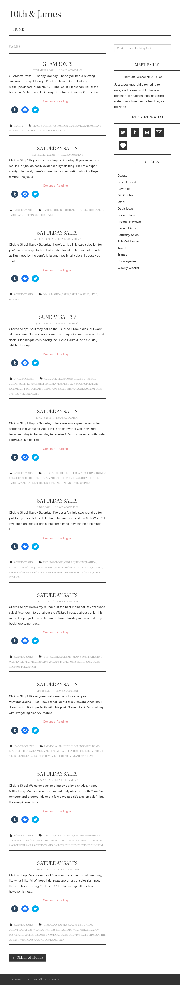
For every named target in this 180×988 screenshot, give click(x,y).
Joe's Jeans (41, 478)
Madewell (55, 478)
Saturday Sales (23, 210)
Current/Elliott (63, 473)
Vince (97, 572)
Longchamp (33, 388)
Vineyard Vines (79, 756)
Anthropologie (53, 562)
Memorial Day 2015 (42, 662)
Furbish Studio (40, 383)
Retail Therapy (67, 388)
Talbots (59, 845)
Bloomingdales (72, 379)
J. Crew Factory (26, 840)
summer (85, 483)
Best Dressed (127, 182)
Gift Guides (125, 195)
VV (92, 756)
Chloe (47, 473)
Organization (29, 130)
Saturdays (15, 215)
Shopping (29, 215)
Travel (122, 248)
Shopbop (51, 483)
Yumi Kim (14, 577)
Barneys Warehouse (57, 746)
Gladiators (26, 567)
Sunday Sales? (57, 317)
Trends (13, 394)
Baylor (47, 210)
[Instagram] (147, 132)
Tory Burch (28, 667)
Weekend (15, 299)
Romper (97, 567)
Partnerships (126, 215)
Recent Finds (127, 228)
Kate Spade (36, 751)
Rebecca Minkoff (79, 840)
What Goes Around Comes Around (42, 939)
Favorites (124, 188)
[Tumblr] (135, 132)
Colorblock (17, 929)
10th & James (35, 14)
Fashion (62, 126)
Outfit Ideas (126, 208)
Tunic (88, 572)
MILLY (83, 929)
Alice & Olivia (53, 379)
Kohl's (60, 929)
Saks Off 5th (83, 478)
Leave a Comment (70, 70)
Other (121, 202)
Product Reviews (129, 221)
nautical (54, 935)
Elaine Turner (82, 656)
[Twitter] (123, 132)
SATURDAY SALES (57, 148)
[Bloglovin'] (123, 145)
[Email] (159, 132)
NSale (88, 662)
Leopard (49, 567)
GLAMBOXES (58, 64)
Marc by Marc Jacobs (56, 751)
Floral (13, 567)
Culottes (15, 383)
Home (18, 29)
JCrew (26, 662)
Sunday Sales (94, 388)
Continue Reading (57, 101)
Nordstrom (49, 388)
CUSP (67, 562)
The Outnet (72, 845)
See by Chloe (37, 483)
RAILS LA (24, 756)
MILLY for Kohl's (36, 935)
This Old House (128, 241)
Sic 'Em (40, 215)
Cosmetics (50, 126)
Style (61, 130)
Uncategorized (24, 379)
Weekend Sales (29, 394)
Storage (51, 130)
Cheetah (89, 379)
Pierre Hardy (59, 840)
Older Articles (27, 957)
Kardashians (92, 126)
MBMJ (74, 751)
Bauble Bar (65, 924)
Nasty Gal (61, 662)
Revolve (68, 478)
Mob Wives (84, 567)
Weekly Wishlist (128, 268)
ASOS (46, 656)
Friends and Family (86, 835)
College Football (64, 210)
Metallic (71, 567)
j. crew (38, 567)
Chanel (78, 924)
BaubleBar (56, 656)
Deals (80, 210)
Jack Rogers (77, 383)
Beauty (18, 126)
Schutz (59, 572)
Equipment (78, 562)
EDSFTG (13, 751)
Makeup (14, 130)
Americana (50, 924)
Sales (42, 130)
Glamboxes (76, 126)
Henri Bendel (60, 383)
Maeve (59, 567)
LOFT (22, 388)
